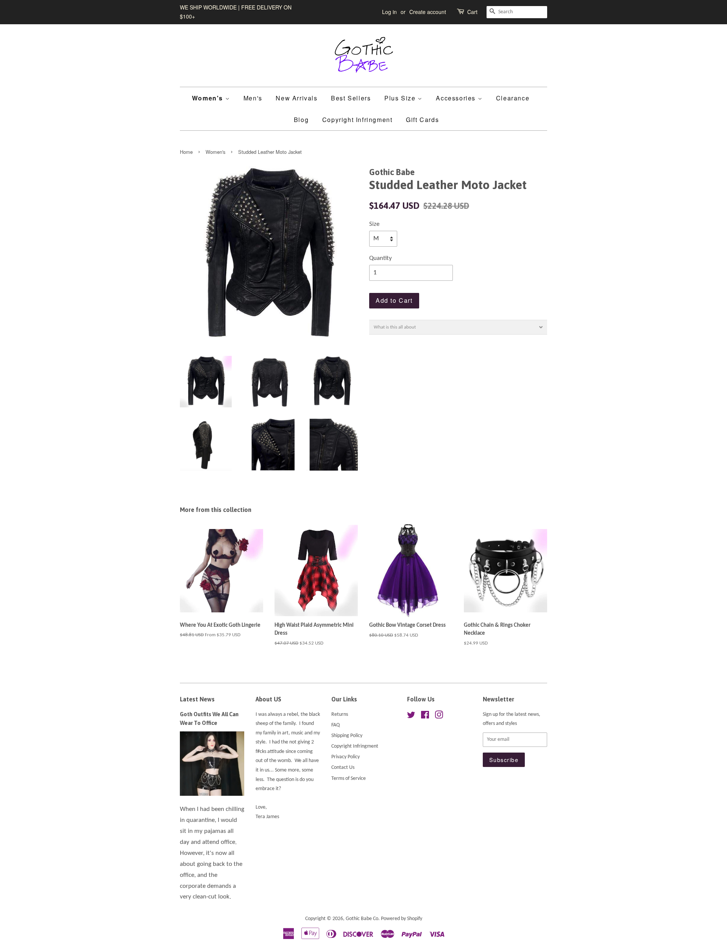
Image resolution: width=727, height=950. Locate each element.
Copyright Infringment (357, 119)
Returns (339, 714)
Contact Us (342, 767)
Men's (252, 98)
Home (186, 151)
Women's (208, 98)
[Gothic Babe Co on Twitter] (411, 717)
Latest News (197, 699)
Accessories (456, 98)
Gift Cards (422, 119)
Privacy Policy (345, 757)
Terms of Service (348, 778)
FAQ (335, 725)
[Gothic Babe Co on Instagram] (439, 717)
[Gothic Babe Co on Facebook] (425, 717)
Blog (301, 119)
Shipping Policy (346, 736)
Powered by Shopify (401, 919)
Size (374, 224)
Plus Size (401, 98)
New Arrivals (296, 98)
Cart (472, 12)
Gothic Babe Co (362, 919)
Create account (427, 12)
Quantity (380, 258)
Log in (389, 12)
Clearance (512, 98)
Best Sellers (351, 98)
